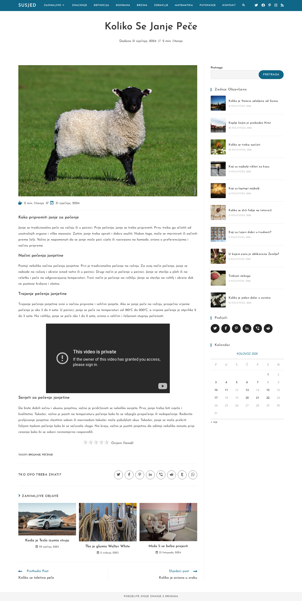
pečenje (47, 455)
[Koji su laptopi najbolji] (218, 190)
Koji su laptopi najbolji (244, 188)
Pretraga (217, 67)
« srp (214, 422)
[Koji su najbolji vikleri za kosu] (218, 168)
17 (216, 398)
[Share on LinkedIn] (247, 328)
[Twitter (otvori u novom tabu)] (256, 5)
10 (216, 390)
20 (247, 398)
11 (226, 390)
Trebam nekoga (239, 276)
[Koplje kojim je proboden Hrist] (218, 125)
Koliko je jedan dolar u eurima (250, 297)
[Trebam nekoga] (218, 278)
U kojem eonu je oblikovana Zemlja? (254, 254)
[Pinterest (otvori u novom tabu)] (270, 5)
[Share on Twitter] (215, 328)
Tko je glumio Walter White (107, 546)
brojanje (35, 455)
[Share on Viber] (257, 328)
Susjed (27, 5)
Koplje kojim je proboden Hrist (250, 122)
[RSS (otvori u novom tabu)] (282, 5)
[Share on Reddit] (268, 328)
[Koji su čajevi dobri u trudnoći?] (218, 234)
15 (268, 390)
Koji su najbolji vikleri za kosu (249, 166)
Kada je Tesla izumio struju (47, 540)
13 (247, 390)
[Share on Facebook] (225, 328)
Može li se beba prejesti (168, 546)
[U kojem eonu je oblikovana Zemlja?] (218, 256)
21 (257, 398)
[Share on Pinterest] (236, 328)
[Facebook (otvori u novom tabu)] (263, 5)
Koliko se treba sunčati (244, 144)
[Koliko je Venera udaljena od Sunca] (218, 103)
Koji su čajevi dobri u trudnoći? (250, 232)
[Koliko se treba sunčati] (218, 146)
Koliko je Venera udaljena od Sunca (253, 101)
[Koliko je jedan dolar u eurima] (218, 299)
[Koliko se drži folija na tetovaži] (218, 212)
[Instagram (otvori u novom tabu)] (276, 5)
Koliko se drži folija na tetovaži (250, 210)
